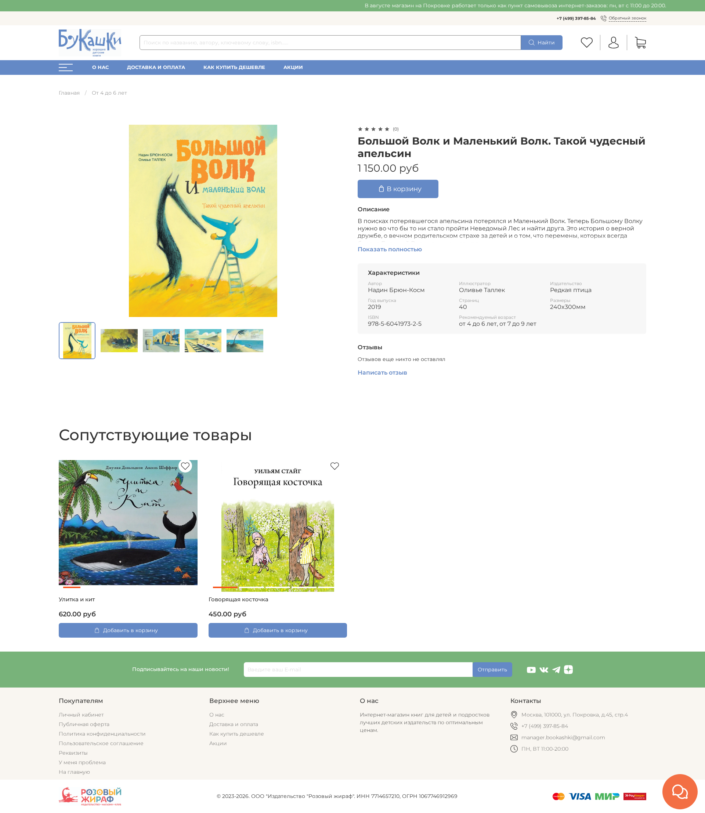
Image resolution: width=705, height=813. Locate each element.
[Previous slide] (69, 221)
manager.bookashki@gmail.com (563, 737)
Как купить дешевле (234, 67)
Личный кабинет (81, 714)
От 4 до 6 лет (109, 93)
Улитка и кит (77, 599)
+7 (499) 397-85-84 (576, 18)
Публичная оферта (84, 724)
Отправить (492, 669)
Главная (69, 93)
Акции (293, 67)
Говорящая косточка (238, 599)
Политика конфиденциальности (102, 733)
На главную (74, 772)
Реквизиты (73, 753)
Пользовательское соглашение (101, 743)
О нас (100, 67)
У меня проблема (82, 762)
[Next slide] (337, 221)
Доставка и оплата (156, 67)
